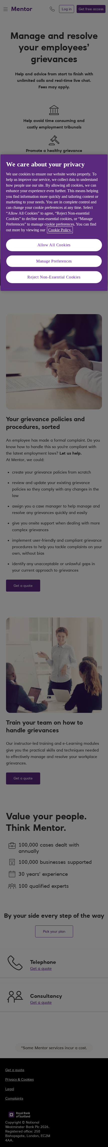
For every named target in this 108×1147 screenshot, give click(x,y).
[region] (54, 222)
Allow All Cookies (54, 245)
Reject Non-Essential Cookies (53, 277)
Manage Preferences (54, 261)
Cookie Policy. (60, 230)
